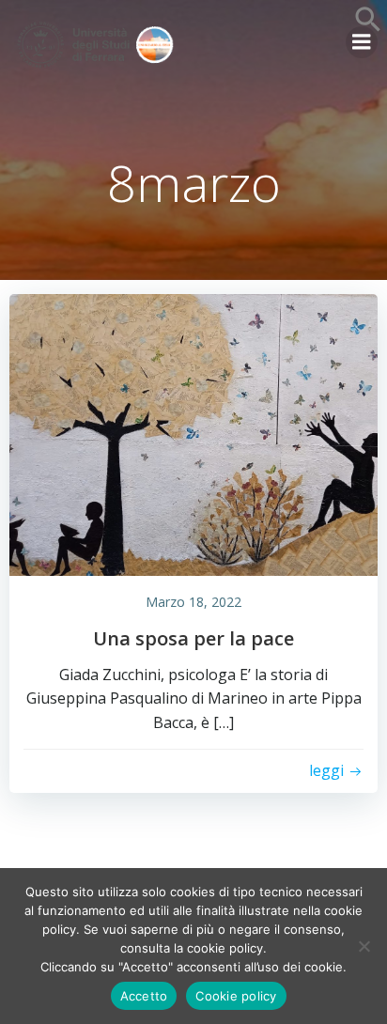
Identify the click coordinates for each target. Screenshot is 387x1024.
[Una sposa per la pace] (193, 433)
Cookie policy (235, 995)
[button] (368, 27)
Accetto (144, 995)
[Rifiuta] (363, 946)
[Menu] (362, 42)
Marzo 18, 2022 (193, 602)
